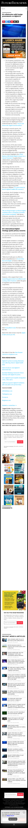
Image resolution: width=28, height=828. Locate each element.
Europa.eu (5, 397)
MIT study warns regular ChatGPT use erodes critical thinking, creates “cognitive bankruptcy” (16, 669)
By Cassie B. (15, 642)
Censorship (5, 410)
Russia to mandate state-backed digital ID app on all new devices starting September (16, 743)
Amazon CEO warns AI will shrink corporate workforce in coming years (16, 719)
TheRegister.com (7, 394)
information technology (13, 416)
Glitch (3, 416)
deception (11, 412)
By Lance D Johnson (17, 672)
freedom (12, 414)
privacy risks (16, 418)
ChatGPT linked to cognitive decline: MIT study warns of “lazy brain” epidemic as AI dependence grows (16, 706)
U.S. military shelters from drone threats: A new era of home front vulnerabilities (16, 693)
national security (7, 418)
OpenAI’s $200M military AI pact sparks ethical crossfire (16, 756)
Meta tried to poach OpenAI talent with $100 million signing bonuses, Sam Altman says (16, 685)
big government (15, 408)
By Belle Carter (16, 715)
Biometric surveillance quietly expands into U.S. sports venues (16, 750)
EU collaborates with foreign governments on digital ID (15, 699)
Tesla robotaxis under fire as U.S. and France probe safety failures (16, 640)
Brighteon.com (6, 400)
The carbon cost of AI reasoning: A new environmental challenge (16, 712)
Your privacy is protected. (8, 446)
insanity (22, 416)
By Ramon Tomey (16, 649)
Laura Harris (12, 18)
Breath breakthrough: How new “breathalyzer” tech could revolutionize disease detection (15, 654)
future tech (18, 414)
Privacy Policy (10, 815)
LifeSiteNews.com (7, 391)
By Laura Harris (16, 688)
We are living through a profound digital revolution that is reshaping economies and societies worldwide (14, 212)
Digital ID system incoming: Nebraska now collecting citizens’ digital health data (13, 362)
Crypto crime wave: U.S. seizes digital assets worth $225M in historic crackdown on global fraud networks (16, 735)
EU (15, 412)
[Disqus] (14, 529)
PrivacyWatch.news (10, 328)
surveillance (9, 420)
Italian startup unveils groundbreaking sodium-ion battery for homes (16, 727)
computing (12, 410)
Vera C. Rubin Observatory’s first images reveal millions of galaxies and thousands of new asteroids (16, 661)
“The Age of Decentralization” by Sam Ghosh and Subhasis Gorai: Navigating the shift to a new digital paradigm (16, 772)
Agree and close (12, 819)
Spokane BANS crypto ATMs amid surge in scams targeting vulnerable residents (17, 780)
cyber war (5, 412)
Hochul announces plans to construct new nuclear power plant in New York (16, 647)
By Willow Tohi (16, 657)
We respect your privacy (20, 802)
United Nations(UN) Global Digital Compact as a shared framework (13, 156)
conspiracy (19, 410)
